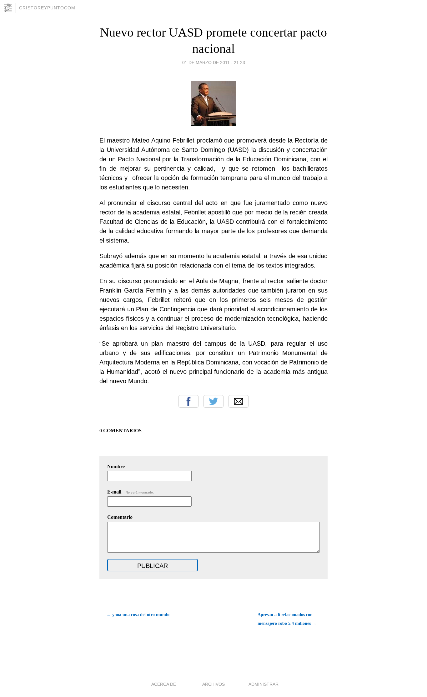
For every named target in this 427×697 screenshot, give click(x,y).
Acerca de (163, 684)
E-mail (130, 491)
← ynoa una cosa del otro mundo (138, 614)
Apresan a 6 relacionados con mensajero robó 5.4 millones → (287, 619)
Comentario (120, 517)
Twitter (213, 401)
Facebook (188, 401)
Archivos (213, 684)
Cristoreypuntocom (47, 7)
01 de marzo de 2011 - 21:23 (213, 62)
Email (239, 401)
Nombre (116, 466)
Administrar (264, 684)
